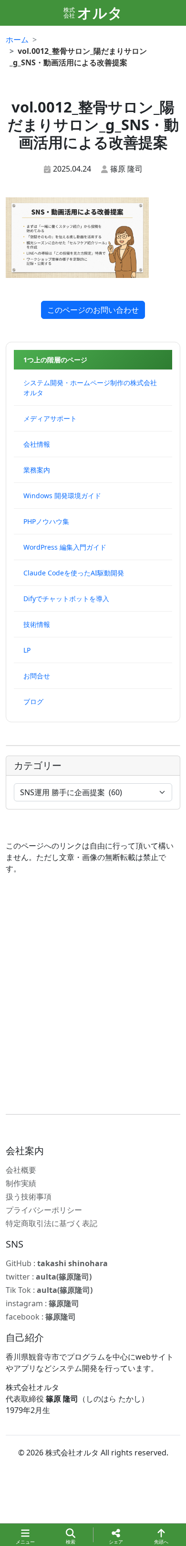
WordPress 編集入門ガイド (64, 547)
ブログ (33, 701)
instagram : (42, 1303)
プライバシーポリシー (44, 1210)
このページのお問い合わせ (93, 310)
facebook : (41, 1316)
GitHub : (57, 1263)
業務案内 (36, 469)
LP (27, 650)
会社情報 (36, 444)
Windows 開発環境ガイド (62, 495)
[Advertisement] (93, 994)
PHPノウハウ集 (46, 521)
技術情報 (36, 624)
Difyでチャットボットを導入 (66, 598)
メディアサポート (50, 418)
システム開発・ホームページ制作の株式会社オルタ (90, 387)
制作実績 (21, 1183)
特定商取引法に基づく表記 (51, 1223)
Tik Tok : (49, 1290)
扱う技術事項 (29, 1196)
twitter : (49, 1276)
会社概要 (21, 1170)
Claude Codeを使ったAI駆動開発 (73, 572)
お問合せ (36, 675)
